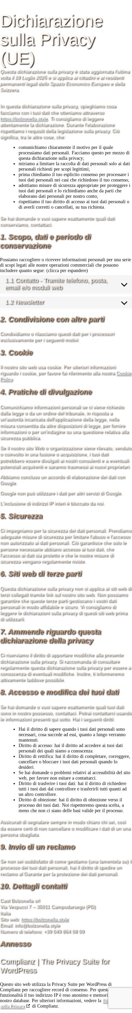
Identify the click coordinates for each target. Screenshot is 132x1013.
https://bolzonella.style (23, 118)
